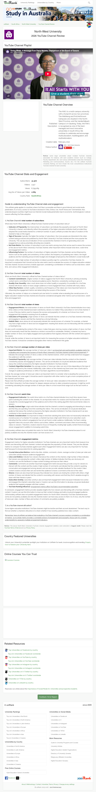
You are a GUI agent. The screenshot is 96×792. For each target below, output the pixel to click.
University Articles (56, 746)
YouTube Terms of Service (12, 528)
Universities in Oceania (13, 764)
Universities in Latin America (15, 750)
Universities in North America (15, 746)
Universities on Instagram (59, 723)
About (24, 784)
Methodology (31, 784)
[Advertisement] (21, 116)
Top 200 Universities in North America (18, 720)
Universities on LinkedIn (58, 734)
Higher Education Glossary (59, 761)
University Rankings (27, 2)
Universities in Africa (12, 757)
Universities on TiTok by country (20, 679)
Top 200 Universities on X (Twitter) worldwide (23, 675)
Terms (51, 784)
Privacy (56, 784)
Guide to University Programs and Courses (64, 742)
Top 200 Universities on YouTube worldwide (22, 661)
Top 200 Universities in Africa (15, 731)
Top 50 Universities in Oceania (16, 738)
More (59, 2)
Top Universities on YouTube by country (22, 657)
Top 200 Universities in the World (16, 716)
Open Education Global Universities (17, 772)
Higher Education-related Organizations (63, 750)
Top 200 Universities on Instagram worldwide (22, 668)
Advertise (45, 784)
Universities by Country (45, 2)
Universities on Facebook (59, 716)
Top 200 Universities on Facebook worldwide (23, 654)
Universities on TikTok (58, 731)
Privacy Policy (30, 528)
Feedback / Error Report (48, 697)
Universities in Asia (12, 761)
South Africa (36, 196)
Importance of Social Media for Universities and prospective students (52, 689)
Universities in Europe (13, 753)
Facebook (12, 778)
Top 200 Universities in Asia (15, 734)
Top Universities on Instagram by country (23, 664)
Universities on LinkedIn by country (20, 683)
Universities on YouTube (58, 727)
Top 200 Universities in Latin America (18, 723)
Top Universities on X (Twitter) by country (23, 672)
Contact (38, 784)
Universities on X (56, 720)
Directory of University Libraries (61, 753)
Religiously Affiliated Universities (61, 757)
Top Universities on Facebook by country (23, 650)
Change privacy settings (66, 784)
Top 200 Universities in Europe (16, 727)
